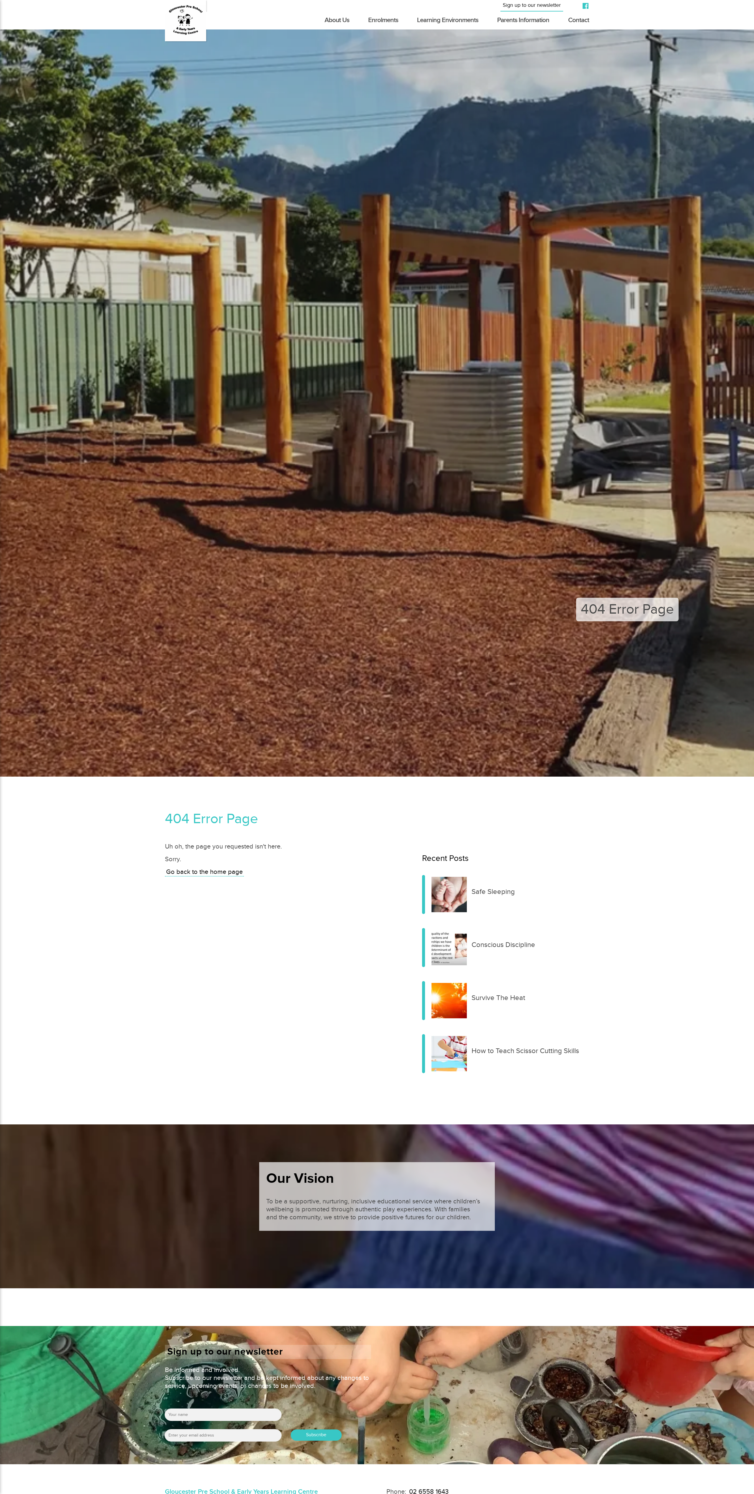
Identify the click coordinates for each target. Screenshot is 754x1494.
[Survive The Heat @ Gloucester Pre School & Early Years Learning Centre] (423, 1000)
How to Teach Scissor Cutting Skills (525, 1051)
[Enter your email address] (223, 1437)
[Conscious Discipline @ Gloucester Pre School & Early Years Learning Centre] (423, 947)
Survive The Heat (498, 998)
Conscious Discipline (503, 945)
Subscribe (316, 1435)
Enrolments (383, 20)
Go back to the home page (204, 872)
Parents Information (523, 20)
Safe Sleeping (493, 892)
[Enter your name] (223, 1417)
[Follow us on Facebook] (583, 6)
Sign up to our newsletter (532, 5)
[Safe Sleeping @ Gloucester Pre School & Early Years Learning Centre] (423, 894)
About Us (337, 20)
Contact (578, 20)
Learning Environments (447, 20)
